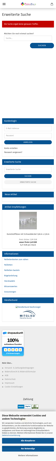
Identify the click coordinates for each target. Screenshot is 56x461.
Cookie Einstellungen (14, 387)
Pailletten (8, 265)
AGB (6, 375)
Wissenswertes (10, 286)
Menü (4, 4)
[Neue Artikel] (51, 194)
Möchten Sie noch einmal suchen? (19, 33)
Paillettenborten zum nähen (16, 259)
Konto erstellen (11, 148)
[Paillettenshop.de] (28, 4)
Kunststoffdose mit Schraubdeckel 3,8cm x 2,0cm (28, 234)
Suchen (42, 45)
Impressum (9, 383)
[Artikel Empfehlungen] (51, 207)
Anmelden (28, 142)
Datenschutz (10, 379)
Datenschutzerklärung (11, 435)
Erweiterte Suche (28, 182)
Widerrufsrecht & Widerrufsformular (20, 372)
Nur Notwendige (28, 449)
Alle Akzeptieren (28, 441)
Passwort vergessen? (13, 152)
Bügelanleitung (10, 276)
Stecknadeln (9, 281)
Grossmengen (10, 292)
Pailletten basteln (12, 270)
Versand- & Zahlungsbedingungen (19, 368)
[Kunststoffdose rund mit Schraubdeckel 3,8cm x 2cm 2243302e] (28, 220)
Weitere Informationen (28, 455)
